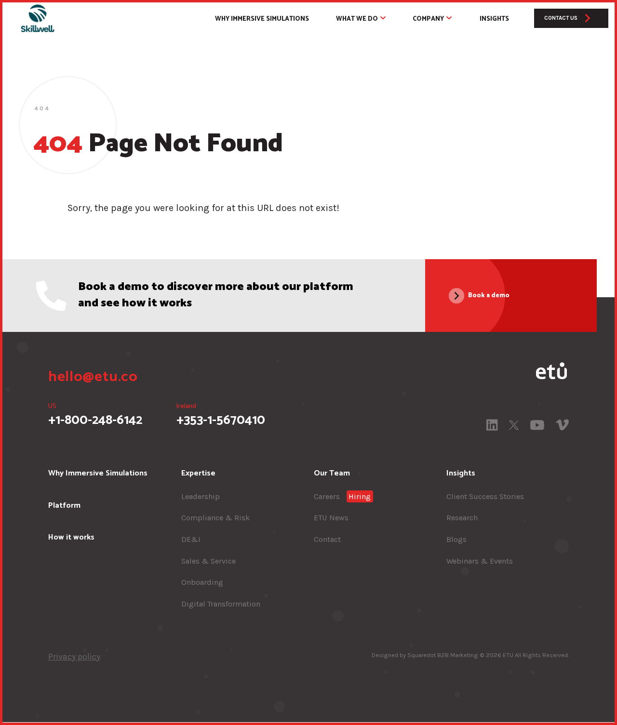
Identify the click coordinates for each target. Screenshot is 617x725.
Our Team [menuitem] (332, 473)
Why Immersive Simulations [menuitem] (262, 19)
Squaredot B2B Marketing (442, 655)
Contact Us (560, 17)
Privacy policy (74, 656)
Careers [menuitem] (342, 496)
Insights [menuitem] (494, 19)
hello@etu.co (92, 377)
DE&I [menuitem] (191, 539)
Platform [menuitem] (64, 505)
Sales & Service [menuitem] (208, 561)
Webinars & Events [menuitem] (479, 561)
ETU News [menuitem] (331, 518)
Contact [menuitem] (327, 539)
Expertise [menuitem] (198, 473)
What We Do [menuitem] (357, 19)
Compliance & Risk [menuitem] (215, 518)
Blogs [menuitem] (456, 539)
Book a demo (489, 295)
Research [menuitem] (462, 518)
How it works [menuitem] (71, 537)
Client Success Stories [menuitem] (485, 496)
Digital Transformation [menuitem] (220, 603)
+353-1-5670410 (220, 415)
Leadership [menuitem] (200, 496)
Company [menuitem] (428, 19)
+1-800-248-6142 (95, 415)
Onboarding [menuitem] (202, 582)
